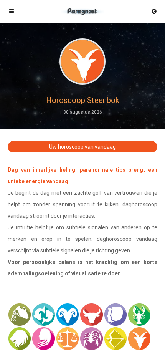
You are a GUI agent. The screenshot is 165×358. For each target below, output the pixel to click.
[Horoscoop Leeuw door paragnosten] (19, 338)
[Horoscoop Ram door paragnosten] (67, 314)
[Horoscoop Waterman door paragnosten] (19, 314)
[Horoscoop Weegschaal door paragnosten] (67, 338)
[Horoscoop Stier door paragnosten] (91, 314)
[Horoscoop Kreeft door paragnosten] (139, 314)
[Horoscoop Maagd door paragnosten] (43, 338)
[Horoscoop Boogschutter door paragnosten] (115, 338)
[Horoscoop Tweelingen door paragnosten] (115, 314)
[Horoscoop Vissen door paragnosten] (43, 314)
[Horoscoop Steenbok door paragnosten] (139, 338)
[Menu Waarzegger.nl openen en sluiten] (11, 11)
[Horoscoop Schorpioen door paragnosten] (91, 338)
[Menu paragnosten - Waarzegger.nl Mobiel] (82, 7)
